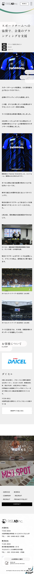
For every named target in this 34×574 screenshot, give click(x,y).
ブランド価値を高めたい (15, 44)
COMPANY (7, 496)
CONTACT (17, 504)
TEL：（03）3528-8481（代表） (13, 552)
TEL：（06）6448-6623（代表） (13, 536)
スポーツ (10, 50)
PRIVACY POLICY (20, 499)
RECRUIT (18, 496)
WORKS (17, 492)
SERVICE (6, 492)
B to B (9, 47)
